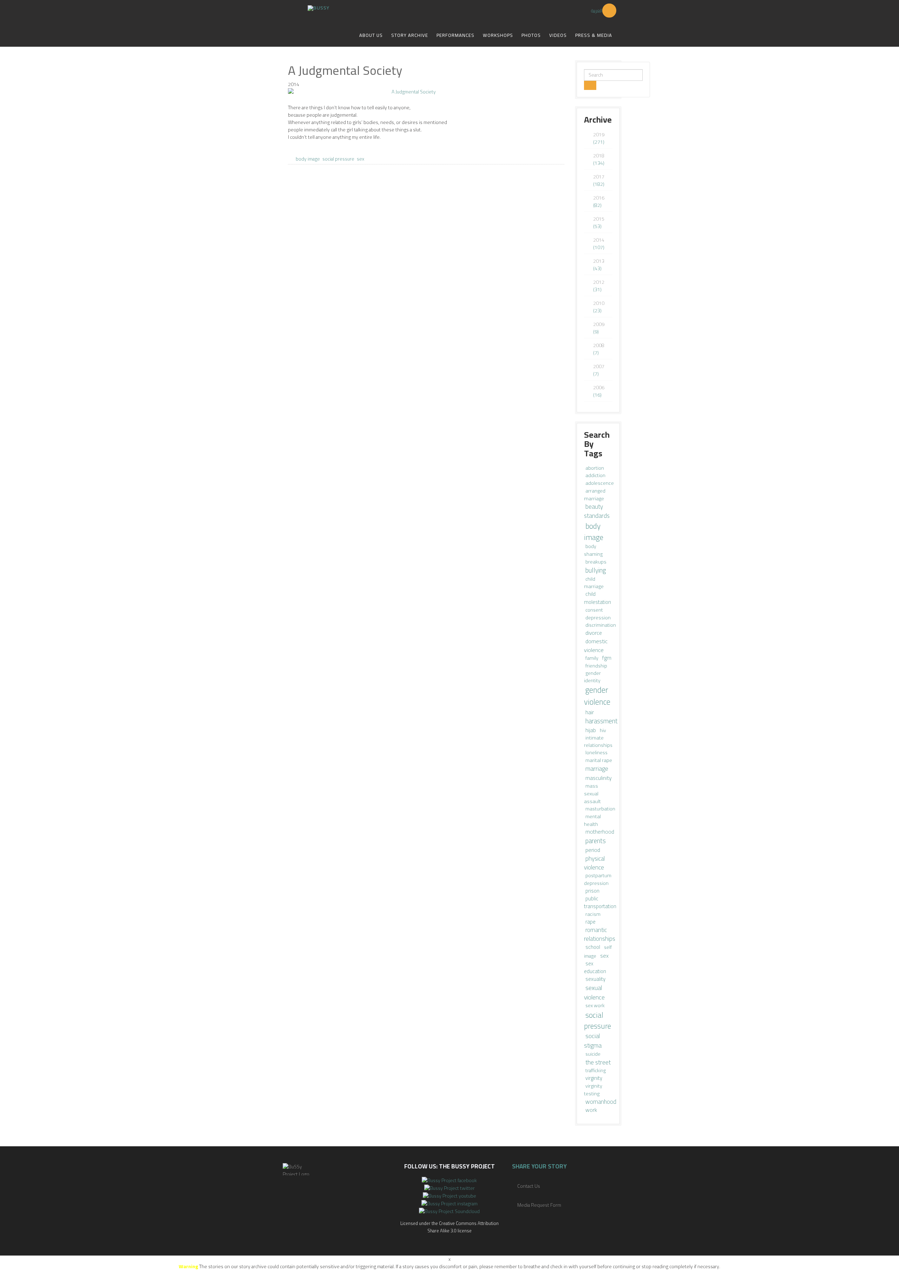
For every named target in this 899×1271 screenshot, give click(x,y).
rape (590, 921)
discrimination (600, 625)
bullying (595, 570)
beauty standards (597, 511)
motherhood (599, 832)
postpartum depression (597, 879)
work (591, 1110)
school (593, 947)
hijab (591, 730)
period (592, 850)
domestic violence (596, 645)
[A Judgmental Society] (426, 92)
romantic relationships (599, 934)
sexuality (595, 979)
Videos (558, 35)
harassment (601, 721)
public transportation (600, 902)
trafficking (595, 1070)
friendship (596, 665)
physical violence (594, 863)
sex (360, 158)
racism (593, 914)
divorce (593, 633)
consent (594, 609)
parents (595, 841)
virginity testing (593, 1089)
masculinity (598, 778)
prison (592, 891)
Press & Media (593, 35)
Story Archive (409, 35)
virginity (593, 1078)
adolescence (599, 483)
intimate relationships (598, 741)
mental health (592, 820)
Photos (531, 35)
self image (598, 951)
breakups (595, 561)
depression (598, 617)
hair (589, 712)
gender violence (597, 696)
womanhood (600, 1101)
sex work (595, 1005)
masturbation (600, 808)
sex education (595, 967)
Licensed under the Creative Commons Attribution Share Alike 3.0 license (449, 1227)
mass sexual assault (592, 793)
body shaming (593, 550)
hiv (603, 730)
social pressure (338, 158)
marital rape (598, 760)
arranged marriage (594, 494)
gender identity (592, 677)
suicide (593, 1053)
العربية (596, 10)
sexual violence (594, 992)
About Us (371, 35)
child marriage (594, 582)
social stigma (593, 1040)
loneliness (596, 752)
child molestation (597, 598)
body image (308, 158)
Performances (455, 35)
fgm (606, 658)
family (592, 658)
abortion (594, 467)
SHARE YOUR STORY (539, 1166)
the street (598, 1062)
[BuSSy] (318, 5)
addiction (595, 475)
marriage (596, 768)
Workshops (498, 35)
